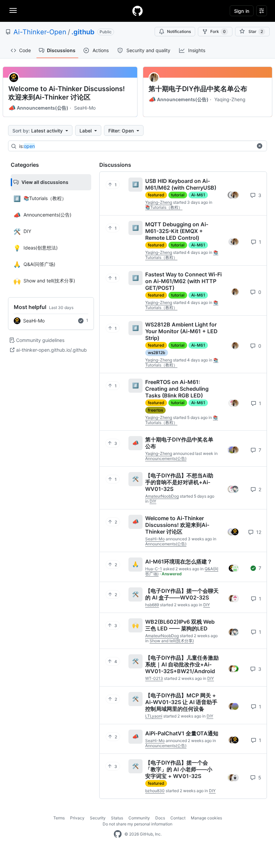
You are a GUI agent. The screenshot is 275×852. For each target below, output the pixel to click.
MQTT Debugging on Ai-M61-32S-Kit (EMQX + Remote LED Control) (176, 231)
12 (258, 532)
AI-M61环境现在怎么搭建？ (178, 561)
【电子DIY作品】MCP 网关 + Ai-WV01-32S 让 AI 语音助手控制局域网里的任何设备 (181, 702)
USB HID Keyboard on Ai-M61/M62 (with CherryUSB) (180, 184)
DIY (153, 501)
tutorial (177, 194)
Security (98, 817)
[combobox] (136, 146)
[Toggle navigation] (13, 10)
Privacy (77, 817)
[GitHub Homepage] (118, 834)
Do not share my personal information (137, 823)
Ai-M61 (198, 194)
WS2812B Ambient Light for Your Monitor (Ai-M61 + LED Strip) (181, 331)
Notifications (179, 31)
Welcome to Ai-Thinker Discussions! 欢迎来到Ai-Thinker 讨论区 (66, 93)
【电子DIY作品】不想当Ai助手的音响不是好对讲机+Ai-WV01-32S (179, 482)
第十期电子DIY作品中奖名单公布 (198, 89)
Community (139, 817)
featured (156, 194)
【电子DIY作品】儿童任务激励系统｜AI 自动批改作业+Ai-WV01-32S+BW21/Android (182, 664)
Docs (160, 817)
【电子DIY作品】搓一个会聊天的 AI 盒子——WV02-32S (182, 594)
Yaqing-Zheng (229, 99)
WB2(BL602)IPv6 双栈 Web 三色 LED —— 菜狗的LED (180, 625)
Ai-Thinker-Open (39, 32)
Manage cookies (206, 817)
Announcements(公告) (38, 108)
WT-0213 (154, 678)
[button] (259, 146)
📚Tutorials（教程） (163, 207)
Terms (59, 817)
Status (117, 817)
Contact (177, 817)
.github (83, 32)
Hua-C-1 (153, 568)
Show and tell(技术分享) (172, 640)
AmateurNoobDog (162, 496)
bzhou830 (155, 790)
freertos (155, 410)
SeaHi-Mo (85, 108)
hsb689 (152, 604)
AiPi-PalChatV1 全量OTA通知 (181, 733)
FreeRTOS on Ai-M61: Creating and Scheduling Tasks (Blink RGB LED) (177, 389)
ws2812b (156, 352)
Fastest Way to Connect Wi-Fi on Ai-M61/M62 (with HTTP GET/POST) (183, 281)
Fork (218, 31)
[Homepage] (137, 10)
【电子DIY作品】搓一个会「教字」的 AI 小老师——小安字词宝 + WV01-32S (178, 769)
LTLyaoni (153, 716)
